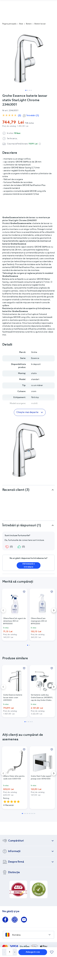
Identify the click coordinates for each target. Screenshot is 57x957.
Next (53, 610)
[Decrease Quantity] (4, 952)
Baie (21, 24)
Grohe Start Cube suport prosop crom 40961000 (41, 777)
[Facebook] (5, 920)
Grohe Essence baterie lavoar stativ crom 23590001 (12, 697)
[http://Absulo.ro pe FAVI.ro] (18, 889)
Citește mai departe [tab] (27, 412)
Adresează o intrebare (28, 565)
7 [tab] (32, 813)
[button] (40, 144)
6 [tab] (31, 813)
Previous (3, 610)
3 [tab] (29, 90)
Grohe (34, 352)
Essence (35, 358)
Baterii (29, 24)
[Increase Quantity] (15, 952)
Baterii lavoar (40, 24)
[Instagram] (15, 920)
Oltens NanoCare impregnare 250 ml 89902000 (39, 621)
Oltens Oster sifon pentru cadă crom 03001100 (14, 777)
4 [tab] (31, 90)
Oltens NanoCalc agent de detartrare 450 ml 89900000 (14, 621)
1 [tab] (25, 90)
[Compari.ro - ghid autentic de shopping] (39, 889)
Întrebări (33, 115)
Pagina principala (9, 24)
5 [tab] (29, 813)
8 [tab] (34, 813)
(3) (19, 115)
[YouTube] (24, 920)
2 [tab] (27, 90)
